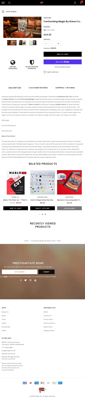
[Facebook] (20, 280)
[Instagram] (30, 280)
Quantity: (47, 39)
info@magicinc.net (8, 351)
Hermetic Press (43, 197)
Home (26, 241)
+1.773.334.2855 (7, 347)
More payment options (63, 67)
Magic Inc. (15, 197)
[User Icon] (75, 2)
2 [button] (42, 214)
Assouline (47, 18)
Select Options (42, 208)
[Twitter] (25, 280)
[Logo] (42, 2)
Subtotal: (47, 48)
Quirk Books (69, 197)
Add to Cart (16, 208)
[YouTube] (35, 280)
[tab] (42, 164)
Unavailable (69, 208)
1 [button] (39, 214)
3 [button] (45, 214)
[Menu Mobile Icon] (3, 3)
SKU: (45, 30)
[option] (22, 27)
